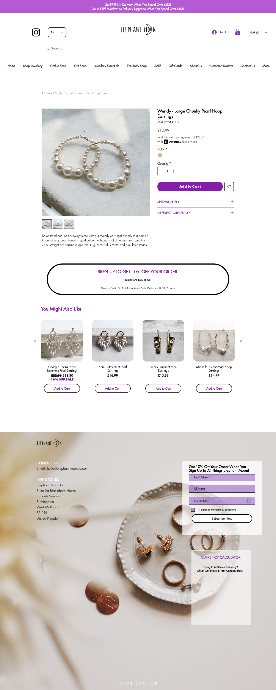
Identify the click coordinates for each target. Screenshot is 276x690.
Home (46, 92)
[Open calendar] (249, 501)
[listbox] (259, 32)
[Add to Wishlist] (229, 186)
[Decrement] (160, 171)
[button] (237, 32)
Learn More (189, 142)
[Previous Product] (35, 340)
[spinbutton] (167, 171)
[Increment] (174, 171)
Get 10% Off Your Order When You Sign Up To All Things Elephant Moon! (219, 468)
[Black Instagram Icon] (36, 32)
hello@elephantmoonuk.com (67, 468)
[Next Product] (241, 340)
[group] (138, 358)
